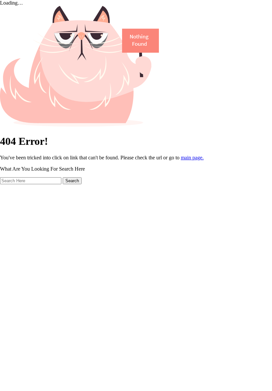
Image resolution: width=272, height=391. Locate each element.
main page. (192, 157)
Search (72, 180)
